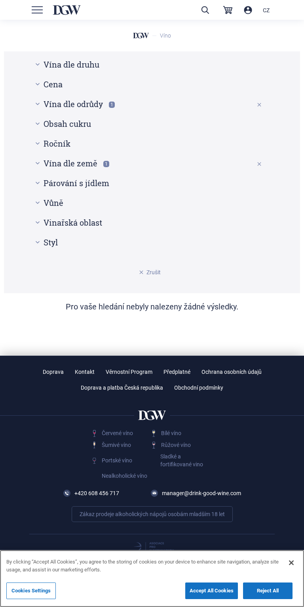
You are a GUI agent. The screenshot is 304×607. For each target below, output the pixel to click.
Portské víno (117, 460)
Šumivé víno (116, 445)
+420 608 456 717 (96, 493)
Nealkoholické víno (124, 476)
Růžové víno (176, 445)
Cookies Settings (31, 591)
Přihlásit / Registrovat (248, 10)
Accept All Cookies (212, 591)
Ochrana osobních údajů (231, 372)
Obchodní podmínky (198, 387)
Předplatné (176, 372)
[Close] (291, 562)
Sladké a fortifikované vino (181, 460)
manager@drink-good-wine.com (201, 493)
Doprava (53, 372)
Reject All (268, 591)
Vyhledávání (205, 10)
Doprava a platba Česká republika (122, 387)
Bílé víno (171, 433)
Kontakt (85, 372)
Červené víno (117, 433)
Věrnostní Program (129, 372)
